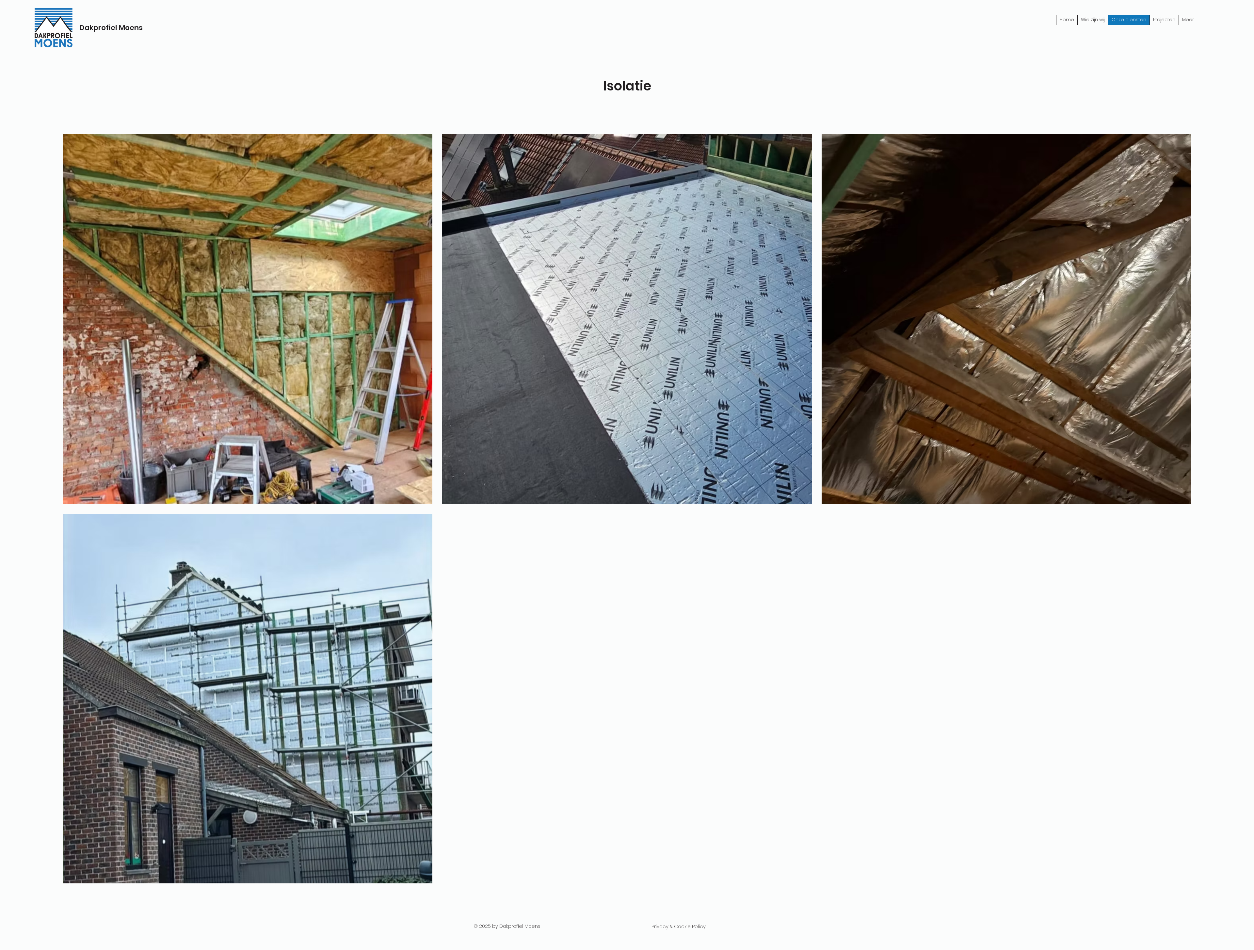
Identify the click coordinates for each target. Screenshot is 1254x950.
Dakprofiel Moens (111, 28)
